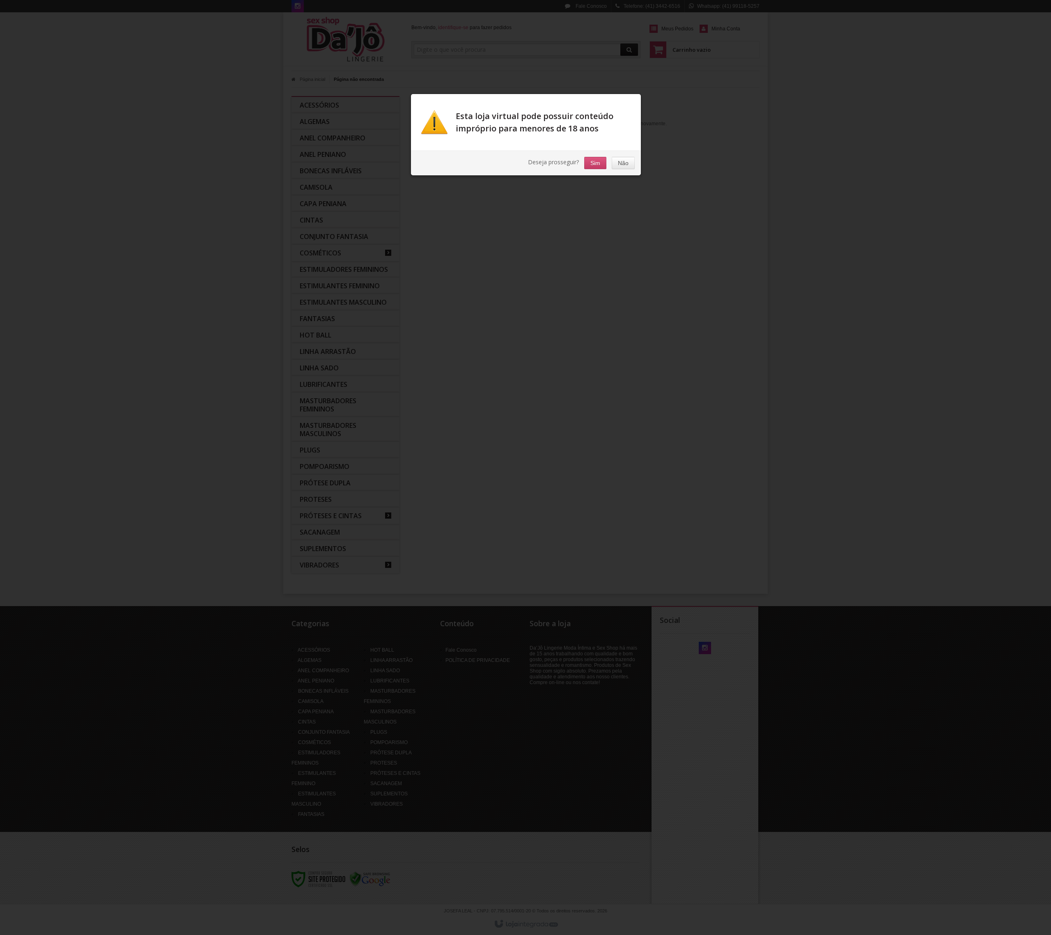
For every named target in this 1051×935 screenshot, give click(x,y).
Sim (595, 163)
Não (623, 163)
